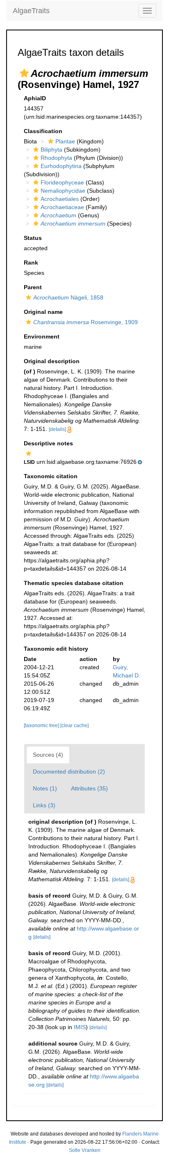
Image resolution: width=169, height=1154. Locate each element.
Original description (52, 361)
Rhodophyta (56, 157)
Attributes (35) (89, 788)
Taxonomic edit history (56, 648)
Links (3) (44, 805)
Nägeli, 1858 (68, 297)
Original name (43, 312)
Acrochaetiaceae (62, 207)
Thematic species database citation (73, 583)
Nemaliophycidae (63, 190)
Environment (41, 336)
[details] (57, 429)
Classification (43, 131)
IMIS (80, 1027)
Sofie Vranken (84, 1150)
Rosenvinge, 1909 (85, 322)
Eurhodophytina (61, 166)
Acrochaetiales (60, 199)
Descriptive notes (48, 443)
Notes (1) (45, 788)
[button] (24, 73)
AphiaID (35, 98)
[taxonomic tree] (42, 725)
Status (33, 238)
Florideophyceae (62, 182)
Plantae (65, 141)
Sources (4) (48, 754)
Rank (31, 262)
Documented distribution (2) (69, 771)
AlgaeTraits (31, 11)
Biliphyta (51, 149)
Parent (33, 287)
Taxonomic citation (51, 476)
